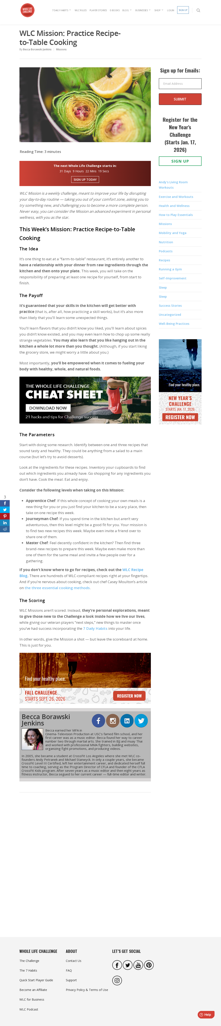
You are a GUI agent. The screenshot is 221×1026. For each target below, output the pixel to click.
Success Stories (170, 305)
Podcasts (165, 251)
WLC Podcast (28, 1009)
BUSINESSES (141, 10)
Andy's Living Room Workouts (173, 184)
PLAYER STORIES (98, 10)
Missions (61, 49)
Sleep (163, 287)
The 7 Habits (28, 970)
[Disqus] (85, 862)
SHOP (157, 10)
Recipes (164, 260)
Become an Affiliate (33, 990)
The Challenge (29, 961)
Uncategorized (170, 315)
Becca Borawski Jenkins (37, 49)
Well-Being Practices (174, 324)
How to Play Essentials (176, 215)
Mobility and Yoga (172, 233)
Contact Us (73, 961)
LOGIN (170, 10)
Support (71, 980)
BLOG (125, 10)
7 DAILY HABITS (60, 10)
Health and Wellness (174, 206)
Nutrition (166, 242)
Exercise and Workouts (176, 197)
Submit (180, 99)
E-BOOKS (115, 10)
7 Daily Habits (95, 628)
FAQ (69, 970)
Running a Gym (170, 269)
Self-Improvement (172, 278)
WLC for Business (31, 999)
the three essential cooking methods (57, 587)
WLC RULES (81, 10)
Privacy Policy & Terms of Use (87, 990)
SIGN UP (183, 10)
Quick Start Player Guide (36, 980)
